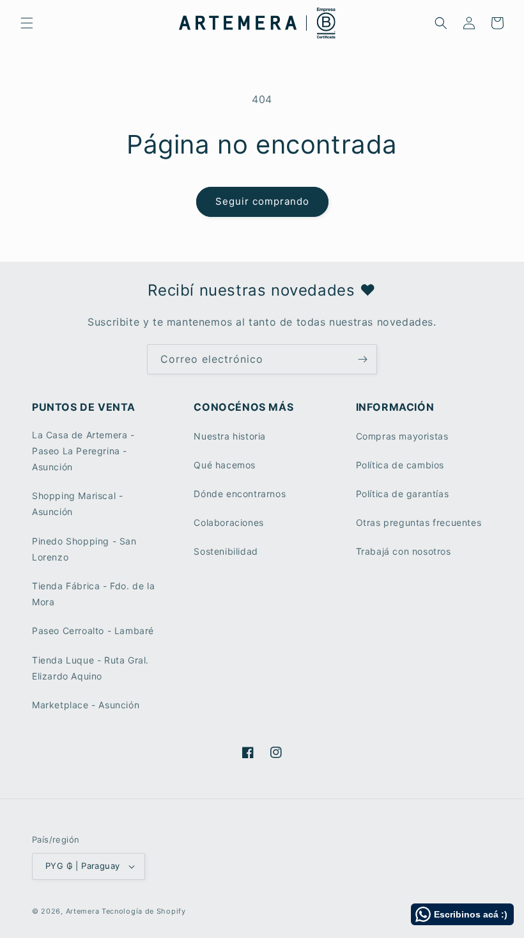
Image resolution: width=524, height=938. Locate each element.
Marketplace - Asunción (85, 704)
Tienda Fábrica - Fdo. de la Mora (93, 593)
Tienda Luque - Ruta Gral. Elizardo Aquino (90, 668)
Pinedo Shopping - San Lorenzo (84, 549)
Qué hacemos (225, 464)
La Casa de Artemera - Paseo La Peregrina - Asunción (83, 450)
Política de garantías (402, 493)
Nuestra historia (230, 436)
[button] (27, 23)
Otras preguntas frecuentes (419, 522)
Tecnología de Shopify (144, 911)
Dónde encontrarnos (240, 493)
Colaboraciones (228, 522)
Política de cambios (400, 464)
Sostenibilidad (226, 551)
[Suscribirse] (362, 359)
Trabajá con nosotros (403, 551)
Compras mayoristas (402, 436)
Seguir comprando (262, 201)
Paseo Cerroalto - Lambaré (93, 630)
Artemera (83, 911)
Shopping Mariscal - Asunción (77, 503)
